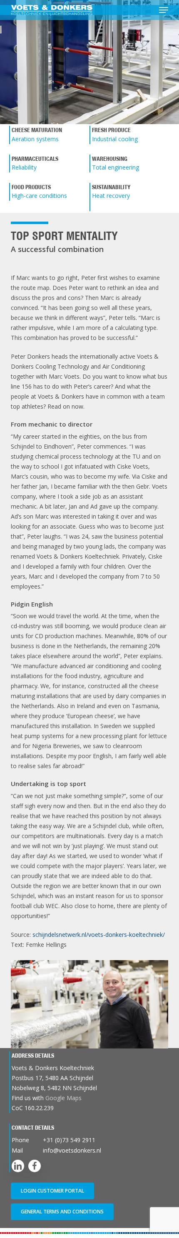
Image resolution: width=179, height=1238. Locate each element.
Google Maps (63, 1098)
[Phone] (90, 1140)
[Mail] (90, 1150)
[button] (163, 10)
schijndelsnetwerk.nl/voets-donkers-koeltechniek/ (98, 934)
